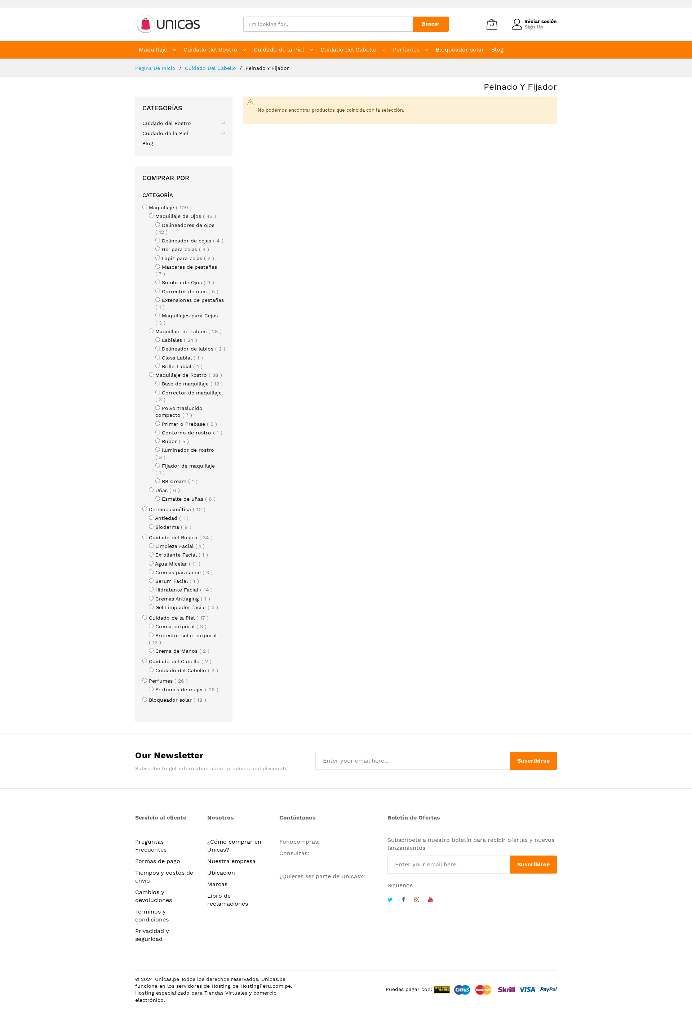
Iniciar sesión (540, 21)
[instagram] (416, 900)
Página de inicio (156, 68)
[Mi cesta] (492, 24)
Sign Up (534, 27)
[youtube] (430, 900)
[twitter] (390, 900)
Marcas (217, 884)
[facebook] (403, 900)
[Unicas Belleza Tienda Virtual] (169, 24)
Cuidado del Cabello (211, 68)
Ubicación (221, 872)
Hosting (221, 986)
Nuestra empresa (231, 861)
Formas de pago (157, 861)
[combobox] (328, 24)
